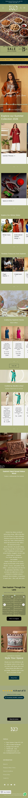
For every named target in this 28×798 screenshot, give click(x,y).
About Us (5, 764)
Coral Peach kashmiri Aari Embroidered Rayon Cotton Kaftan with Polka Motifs (18, 346)
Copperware (18, 274)
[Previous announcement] (3, 2)
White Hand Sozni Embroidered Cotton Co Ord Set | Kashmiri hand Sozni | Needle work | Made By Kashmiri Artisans (7, 413)
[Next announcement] (25, 2)
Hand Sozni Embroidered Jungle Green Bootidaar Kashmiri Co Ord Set (18, 411)
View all (14, 366)
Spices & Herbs (7, 201)
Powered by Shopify (16, 793)
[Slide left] (10, 166)
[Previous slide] (10, 54)
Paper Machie (5, 275)
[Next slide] (17, 54)
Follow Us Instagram (14, 618)
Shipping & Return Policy (9, 767)
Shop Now (14, 678)
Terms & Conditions (8, 771)
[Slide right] (17, 166)
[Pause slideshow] (26, 54)
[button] (3, 8)
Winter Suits (6, 235)
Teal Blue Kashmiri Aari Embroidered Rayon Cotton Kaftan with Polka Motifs (7, 346)
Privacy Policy (6, 774)
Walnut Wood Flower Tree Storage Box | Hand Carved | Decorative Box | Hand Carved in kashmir (18, 504)
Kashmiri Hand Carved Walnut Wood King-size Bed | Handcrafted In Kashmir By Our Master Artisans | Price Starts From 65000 (7, 497)
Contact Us (5, 778)
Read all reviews (14, 719)
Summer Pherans (8, 156)
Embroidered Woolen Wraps (18, 236)
